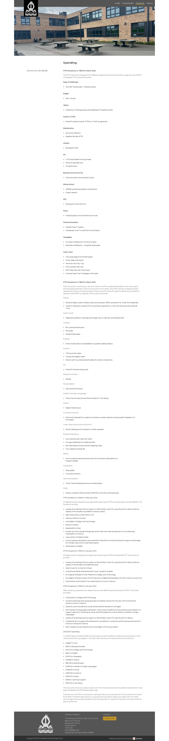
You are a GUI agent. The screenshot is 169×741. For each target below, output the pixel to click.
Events (149, 3)
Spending (140, 3)
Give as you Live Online (37, 71)
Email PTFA (109, 718)
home (117, 3)
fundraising (128, 3)
